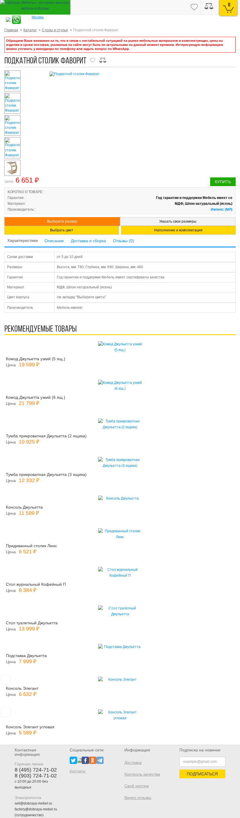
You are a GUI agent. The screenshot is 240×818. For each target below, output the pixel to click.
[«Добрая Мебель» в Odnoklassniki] (92, 760)
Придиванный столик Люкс (31, 545)
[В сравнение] (103, 60)
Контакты (77, 771)
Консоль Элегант (22, 688)
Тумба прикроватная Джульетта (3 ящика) (46, 474)
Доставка (133, 762)
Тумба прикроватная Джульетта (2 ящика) (46, 436)
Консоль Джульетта (24, 507)
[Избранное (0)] (194, 7)
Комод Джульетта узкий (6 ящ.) (35, 397)
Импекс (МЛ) (221, 209)
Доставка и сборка (88, 240)
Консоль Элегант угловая (30, 727)
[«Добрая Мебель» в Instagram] (79, 760)
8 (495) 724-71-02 (36, 770)
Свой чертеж (136, 786)
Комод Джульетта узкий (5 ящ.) (35, 358)
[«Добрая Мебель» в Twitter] (73, 760)
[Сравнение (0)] (209, 7)
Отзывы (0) (123, 240)
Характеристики (22, 240)
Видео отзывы (137, 797)
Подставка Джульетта (26, 655)
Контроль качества (142, 774)
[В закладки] (92, 60)
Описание (54, 240)
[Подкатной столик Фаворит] (142, 74)
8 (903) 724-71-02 (36, 776)
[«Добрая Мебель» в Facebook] (85, 760)
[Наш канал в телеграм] (100, 760)
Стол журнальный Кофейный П (36, 584)
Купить (223, 181)
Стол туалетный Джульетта (32, 623)
